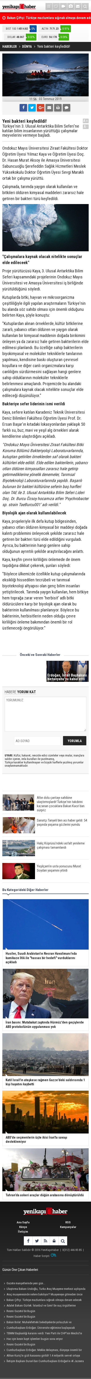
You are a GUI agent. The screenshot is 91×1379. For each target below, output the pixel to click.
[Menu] (49, 6)
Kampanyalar (68, 1227)
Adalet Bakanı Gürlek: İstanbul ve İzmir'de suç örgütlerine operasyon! (39, 1306)
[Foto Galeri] (70, 6)
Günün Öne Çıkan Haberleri (20, 1270)
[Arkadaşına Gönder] (49, 107)
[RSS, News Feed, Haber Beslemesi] (45, 1240)
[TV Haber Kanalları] (56, 6)
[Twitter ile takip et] (36, 1240)
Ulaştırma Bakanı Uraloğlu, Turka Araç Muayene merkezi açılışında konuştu (43, 1289)
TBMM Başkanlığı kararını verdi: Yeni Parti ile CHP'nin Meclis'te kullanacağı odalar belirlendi (42, 1334)
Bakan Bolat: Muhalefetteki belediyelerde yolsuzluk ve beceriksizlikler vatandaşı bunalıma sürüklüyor (36, 1322)
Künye (23, 1227)
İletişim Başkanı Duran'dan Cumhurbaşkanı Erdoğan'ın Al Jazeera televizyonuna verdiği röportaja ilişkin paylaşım (43, 1361)
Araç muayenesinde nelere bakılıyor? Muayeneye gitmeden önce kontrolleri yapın (42, 1295)
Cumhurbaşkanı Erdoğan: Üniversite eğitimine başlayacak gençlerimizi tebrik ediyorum (38, 1328)
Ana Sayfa (23, 1222)
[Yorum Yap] (66, 107)
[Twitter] (32, 107)
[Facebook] (23, 107)
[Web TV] (63, 6)
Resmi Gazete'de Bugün (21, 1311)
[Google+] (40, 107)
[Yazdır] (58, 107)
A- (86, 126)
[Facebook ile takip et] (28, 1240)
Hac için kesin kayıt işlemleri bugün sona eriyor (35, 1339)
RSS (68, 1222)
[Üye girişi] (54, 1240)
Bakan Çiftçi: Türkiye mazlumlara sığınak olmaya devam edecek (44, 1300)
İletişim (23, 1231)
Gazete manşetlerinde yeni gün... (26, 1283)
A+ (85, 121)
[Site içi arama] (85, 6)
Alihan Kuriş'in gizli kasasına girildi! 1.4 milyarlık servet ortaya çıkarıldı (41, 1356)
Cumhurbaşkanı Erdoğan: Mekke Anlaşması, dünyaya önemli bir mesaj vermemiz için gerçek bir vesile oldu (42, 1350)
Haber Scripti (41, 1256)
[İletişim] (77, 6)
